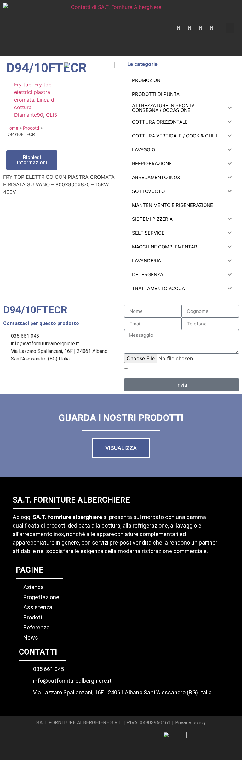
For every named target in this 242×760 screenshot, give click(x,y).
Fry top (23, 84)
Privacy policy (190, 723)
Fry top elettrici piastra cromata (33, 92)
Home (12, 128)
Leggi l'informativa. (219, 375)
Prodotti (31, 128)
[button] (230, 28)
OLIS (51, 115)
